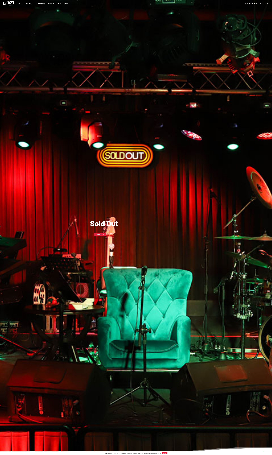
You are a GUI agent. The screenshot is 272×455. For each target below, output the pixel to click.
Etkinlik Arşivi (40, 3)
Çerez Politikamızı (150, 453)
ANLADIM (164, 453)
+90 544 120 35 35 (252, 3)
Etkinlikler (29, 3)
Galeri (59, 3)
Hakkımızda (51, 3)
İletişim (66, 3)
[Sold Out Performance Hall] (8, 3)
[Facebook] (263, 3)
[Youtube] (265, 3)
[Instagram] (268, 3)
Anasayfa (21, 3)
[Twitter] (260, 3)
